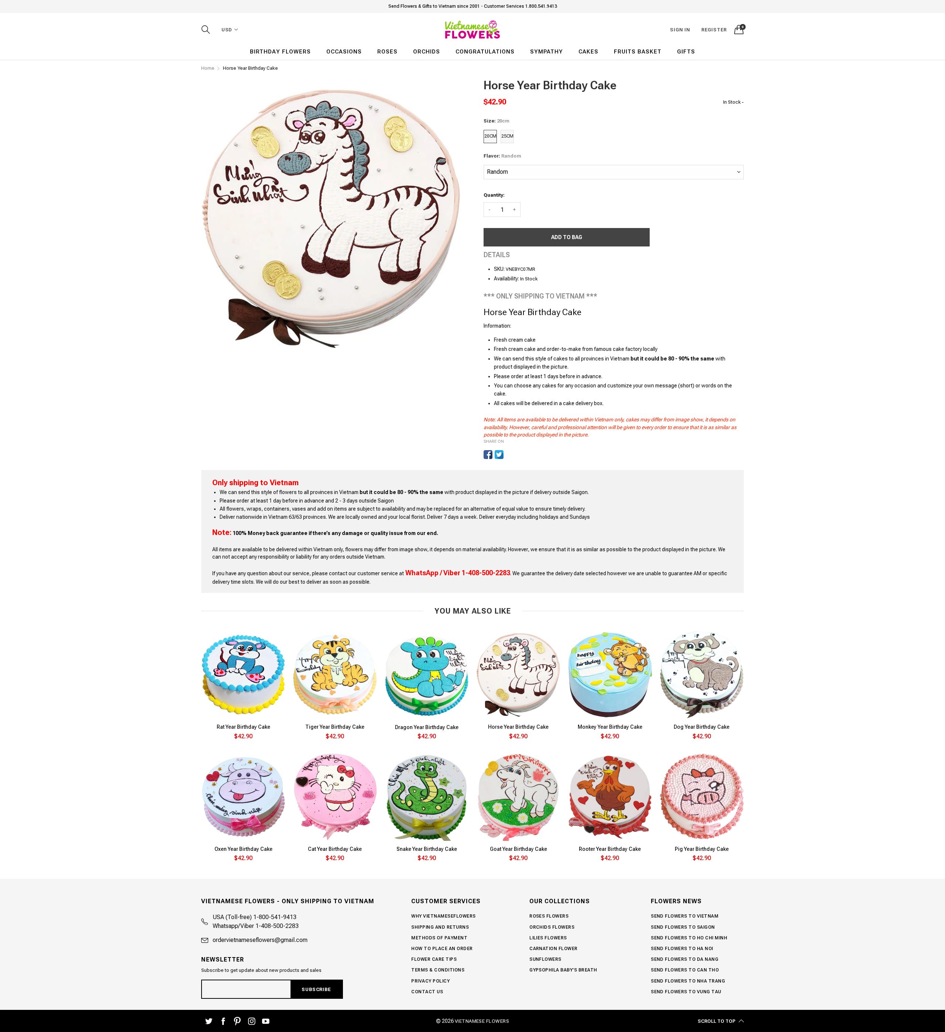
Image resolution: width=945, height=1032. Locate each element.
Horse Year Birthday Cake (518, 727)
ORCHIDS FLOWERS (551, 927)
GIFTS (686, 51)
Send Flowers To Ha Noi (682, 948)
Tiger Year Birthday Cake (334, 727)
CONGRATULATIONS (485, 51)
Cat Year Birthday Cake (335, 849)
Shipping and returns (440, 927)
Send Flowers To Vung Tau (686, 991)
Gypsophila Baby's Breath (563, 970)
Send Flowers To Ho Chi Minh (689, 937)
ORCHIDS (426, 51)
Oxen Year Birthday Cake (243, 849)
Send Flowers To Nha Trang (688, 981)
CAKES (588, 51)
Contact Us (427, 991)
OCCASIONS (344, 51)
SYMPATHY (546, 51)
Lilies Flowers (548, 937)
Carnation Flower (553, 948)
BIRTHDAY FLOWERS (280, 51)
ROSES (387, 51)
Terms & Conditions (437, 970)
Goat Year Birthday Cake (518, 849)
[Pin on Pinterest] (510, 454)
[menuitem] (280, 52)
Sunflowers (545, 959)
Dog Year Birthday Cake (701, 727)
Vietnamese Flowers (482, 1021)
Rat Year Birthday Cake (243, 727)
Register (714, 29)
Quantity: (494, 195)
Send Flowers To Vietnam (684, 916)
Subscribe (316, 989)
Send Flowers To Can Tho (685, 970)
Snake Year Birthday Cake (426, 849)
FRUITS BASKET (638, 51)
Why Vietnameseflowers (443, 916)
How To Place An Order (441, 948)
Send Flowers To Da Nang (684, 959)
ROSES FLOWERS (548, 916)
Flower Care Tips (434, 959)
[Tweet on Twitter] (499, 454)
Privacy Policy (430, 981)
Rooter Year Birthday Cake (610, 849)
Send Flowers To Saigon (683, 927)
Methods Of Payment (439, 937)
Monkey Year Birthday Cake (610, 727)
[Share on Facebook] (488, 454)
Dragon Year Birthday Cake (426, 727)
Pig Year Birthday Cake (702, 849)
